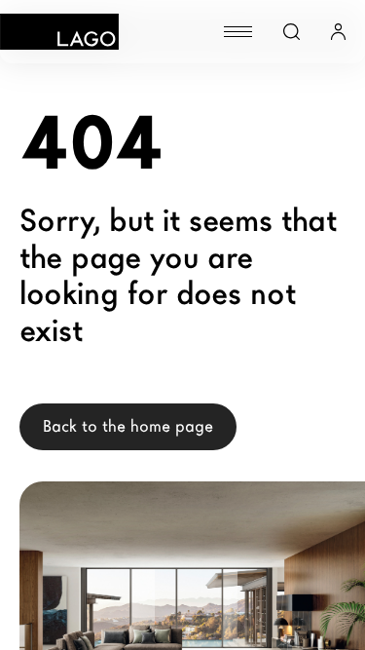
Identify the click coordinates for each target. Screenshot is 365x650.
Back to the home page (128, 426)
